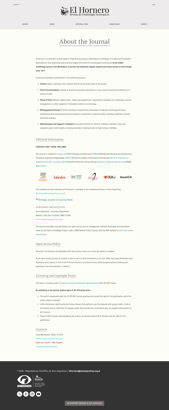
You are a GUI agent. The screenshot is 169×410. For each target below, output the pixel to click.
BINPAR (95, 154)
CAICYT (68, 158)
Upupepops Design (76, 403)
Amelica (42, 166)
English (17, 4)
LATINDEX (68, 154)
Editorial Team (82, 24)
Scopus (60, 154)
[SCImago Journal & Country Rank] (54, 199)
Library (25, 24)
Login (153, 4)
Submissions (114, 24)
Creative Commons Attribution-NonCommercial (80, 283)
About (52, 24)
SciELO (63, 162)
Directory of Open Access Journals (111, 162)
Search (144, 24)
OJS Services (95, 403)
